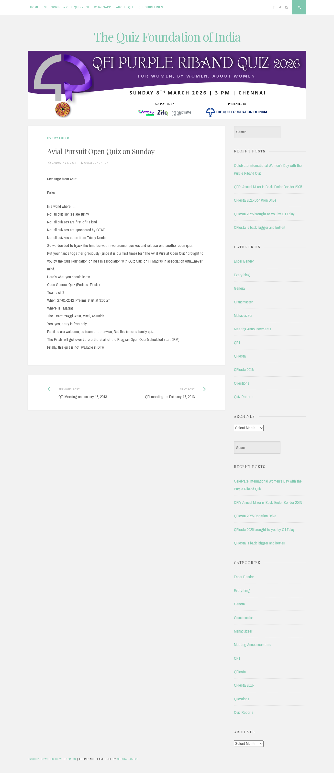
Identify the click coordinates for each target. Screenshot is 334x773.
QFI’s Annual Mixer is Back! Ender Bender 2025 (268, 186)
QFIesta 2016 (244, 369)
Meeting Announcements (252, 329)
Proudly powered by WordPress (52, 759)
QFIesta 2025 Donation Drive (255, 200)
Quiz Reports (243, 396)
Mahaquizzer (243, 315)
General (239, 288)
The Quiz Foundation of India (167, 36)
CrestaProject (127, 759)
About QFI (124, 7)
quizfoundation (96, 162)
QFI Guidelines (150, 7)
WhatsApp (102, 7)
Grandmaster (243, 302)
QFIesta (240, 356)
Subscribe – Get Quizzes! (66, 7)
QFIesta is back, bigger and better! (259, 227)
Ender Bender (244, 261)
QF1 (237, 342)
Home (34, 7)
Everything (58, 138)
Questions (241, 383)
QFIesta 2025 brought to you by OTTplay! (264, 214)
